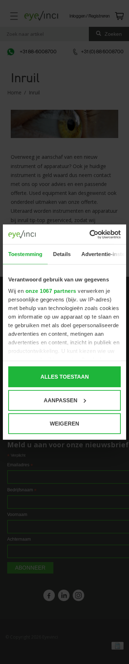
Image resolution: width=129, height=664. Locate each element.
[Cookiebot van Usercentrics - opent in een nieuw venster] (91, 234)
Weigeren (64, 423)
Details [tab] (62, 254)
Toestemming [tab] (25, 254)
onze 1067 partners (50, 290)
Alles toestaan (64, 377)
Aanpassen (60, 400)
